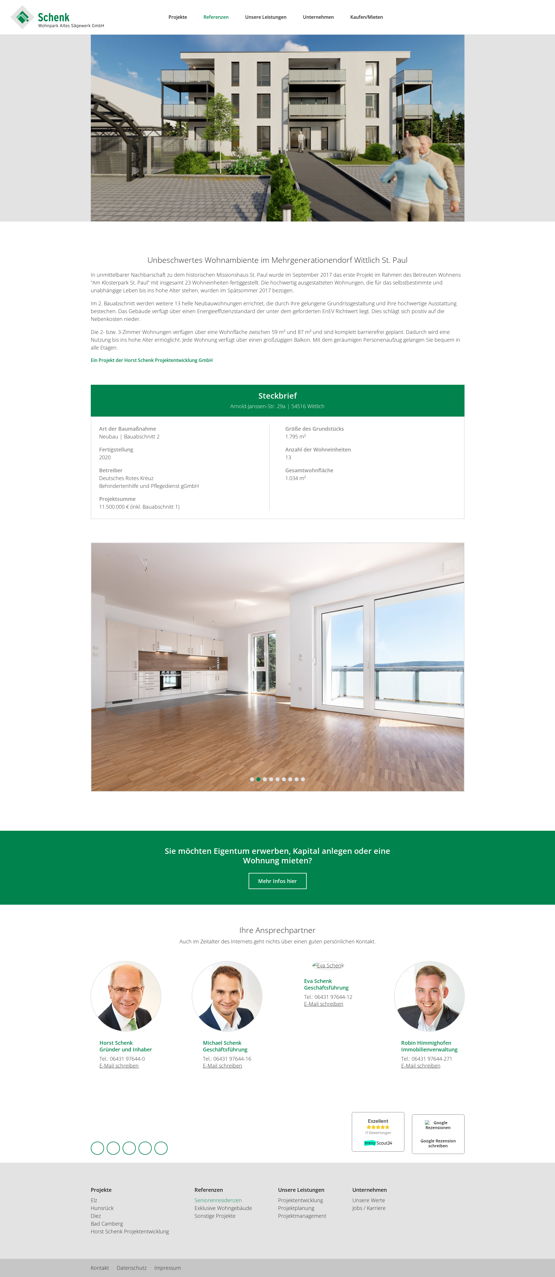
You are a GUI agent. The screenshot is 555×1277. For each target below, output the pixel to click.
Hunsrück (102, 1207)
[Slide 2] (258, 779)
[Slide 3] (265, 779)
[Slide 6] (284, 779)
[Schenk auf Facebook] (97, 1148)
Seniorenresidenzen (218, 1200)
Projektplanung (296, 1207)
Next (494, 994)
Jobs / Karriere (369, 1207)
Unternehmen (318, 17)
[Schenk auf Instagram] (113, 1148)
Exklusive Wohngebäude (223, 1207)
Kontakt (100, 1267)
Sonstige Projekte (215, 1215)
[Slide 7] (290, 779)
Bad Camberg (107, 1223)
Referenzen (216, 17)
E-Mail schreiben (119, 1065)
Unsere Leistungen (265, 17)
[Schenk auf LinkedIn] (129, 1148)
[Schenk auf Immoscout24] (161, 1148)
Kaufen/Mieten (366, 17)
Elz (94, 1200)
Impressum (167, 1267)
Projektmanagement (302, 1215)
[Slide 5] (277, 779)
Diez (96, 1215)
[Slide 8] (297, 779)
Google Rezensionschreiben (438, 1143)
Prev (60, 994)
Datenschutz (132, 1267)
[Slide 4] (271, 779)
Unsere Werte (368, 1200)
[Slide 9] (303, 779)
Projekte (178, 17)
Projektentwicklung (300, 1200)
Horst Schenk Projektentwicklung (130, 1231)
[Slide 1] (252, 779)
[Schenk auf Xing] (145, 1148)
